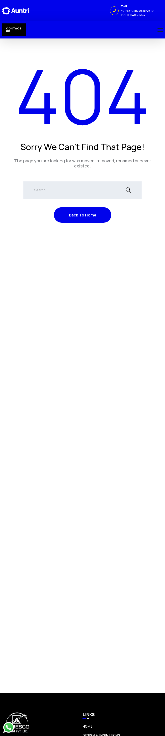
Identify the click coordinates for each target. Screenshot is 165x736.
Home (87, 726)
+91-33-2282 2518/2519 (137, 11)
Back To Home (82, 215)
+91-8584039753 (133, 15)
